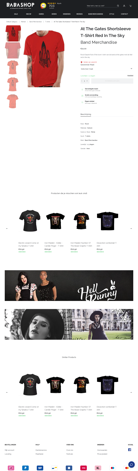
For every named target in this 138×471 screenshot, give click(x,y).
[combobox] (107, 69)
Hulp (38, 445)
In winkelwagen (112, 81)
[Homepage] (20, 6)
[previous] (8, 228)
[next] (130, 228)
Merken (79, 14)
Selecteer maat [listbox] (87, 69)
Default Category (11, 22)
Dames (41, 14)
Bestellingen (10, 445)
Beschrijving (86, 114)
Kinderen (66, 14)
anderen (100, 445)
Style (111, 14)
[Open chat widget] (131, 464)
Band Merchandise (95, 14)
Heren (54, 14)
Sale (16, 14)
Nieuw (28, 14)
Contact (124, 14)
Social (130, 445)
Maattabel (130, 75)
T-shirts (47, 22)
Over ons (70, 445)
